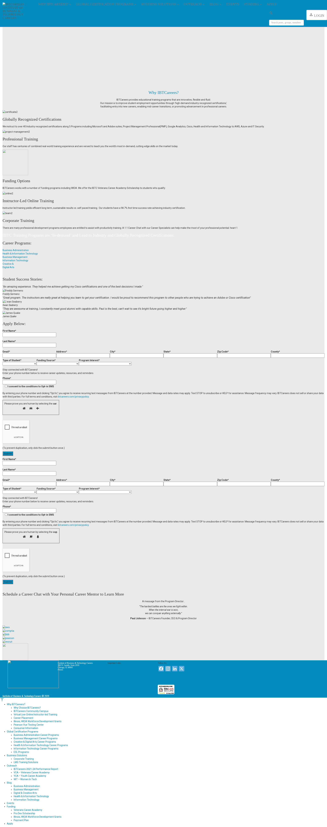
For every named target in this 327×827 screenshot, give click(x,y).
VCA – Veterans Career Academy (32, 772)
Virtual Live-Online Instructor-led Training (35, 714)
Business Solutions (159, 4)
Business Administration (27, 786)
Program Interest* (89, 360)
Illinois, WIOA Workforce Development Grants (37, 721)
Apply (272, 4)
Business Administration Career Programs (36, 735)
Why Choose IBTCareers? (27, 707)
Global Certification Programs (105, 4)
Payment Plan (21, 820)
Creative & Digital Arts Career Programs (35, 741)
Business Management (26, 789)
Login (316, 15)
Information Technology (26, 799)
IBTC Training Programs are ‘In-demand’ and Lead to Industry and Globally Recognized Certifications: (88, 235)
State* (167, 351)
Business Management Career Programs (36, 738)
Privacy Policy (113, 669)
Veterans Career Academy (28, 810)
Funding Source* (46, 360)
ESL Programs (21, 752)
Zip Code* (223, 351)
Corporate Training (24, 758)
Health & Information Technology (31, 796)
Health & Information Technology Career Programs (41, 745)
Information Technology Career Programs (36, 748)
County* (275, 351)
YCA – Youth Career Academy (30, 776)
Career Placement (23, 718)
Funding (252, 4)
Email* (6, 351)
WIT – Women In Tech (25, 779)
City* (112, 351)
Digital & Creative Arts (25, 793)
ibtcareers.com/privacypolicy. (73, 396)
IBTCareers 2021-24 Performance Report (36, 769)
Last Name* (9, 341)
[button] (6, 301)
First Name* (9, 330)
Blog (214, 4)
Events (232, 4)
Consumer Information (117, 667)
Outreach (193, 4)
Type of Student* (12, 360)
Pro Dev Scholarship (24, 813)
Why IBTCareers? (53, 4)
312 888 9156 (69, 669)
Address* (61, 351)
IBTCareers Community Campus (31, 711)
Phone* (28, 382)
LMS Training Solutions (26, 762)
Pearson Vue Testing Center (29, 724)
